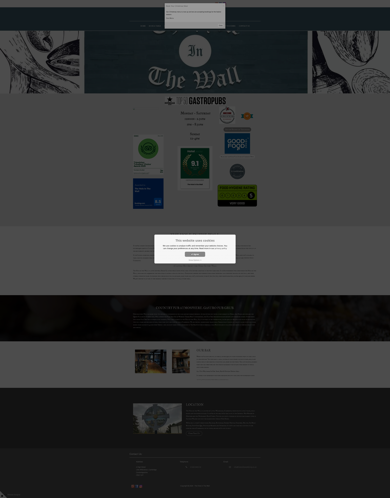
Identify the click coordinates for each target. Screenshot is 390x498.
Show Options (194, 260)
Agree (196, 254)
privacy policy (221, 248)
